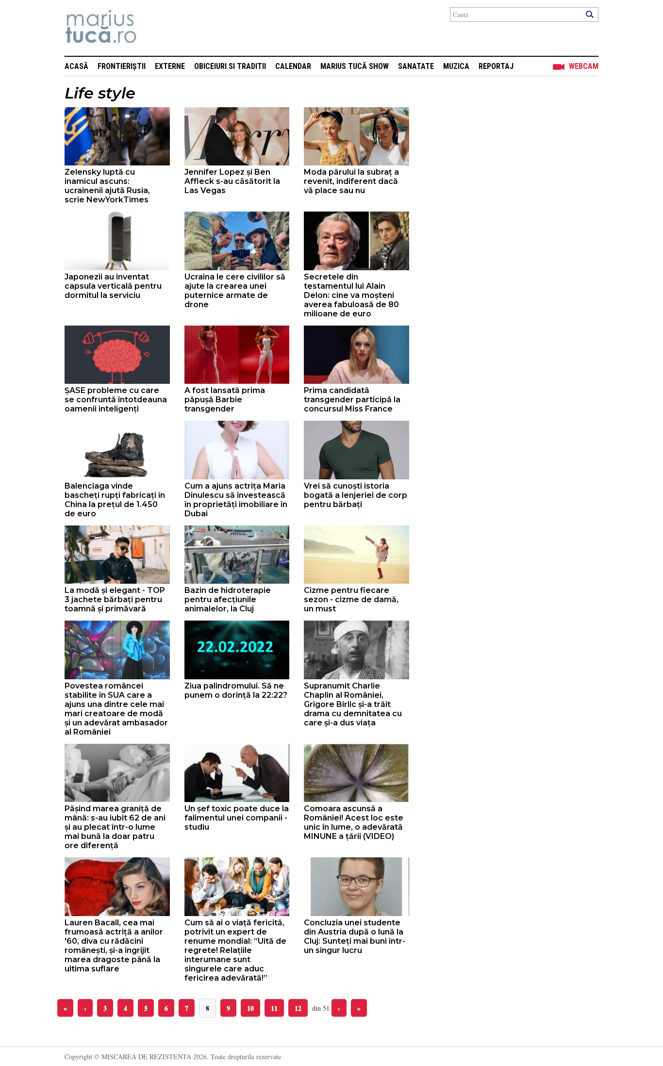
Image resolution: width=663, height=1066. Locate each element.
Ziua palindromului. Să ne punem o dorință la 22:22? (235, 690)
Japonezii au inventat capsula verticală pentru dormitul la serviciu (113, 286)
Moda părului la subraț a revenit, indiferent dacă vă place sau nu (351, 181)
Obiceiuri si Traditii (230, 66)
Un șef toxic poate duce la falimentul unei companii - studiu (236, 818)
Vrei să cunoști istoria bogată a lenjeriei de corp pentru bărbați (355, 495)
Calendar (293, 66)
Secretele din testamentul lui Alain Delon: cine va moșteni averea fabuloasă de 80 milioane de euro (351, 295)
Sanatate (416, 66)
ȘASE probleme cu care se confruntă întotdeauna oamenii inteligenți (116, 399)
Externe (170, 66)
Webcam (583, 66)
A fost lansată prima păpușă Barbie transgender (224, 399)
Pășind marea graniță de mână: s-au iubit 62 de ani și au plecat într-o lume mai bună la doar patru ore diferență (115, 827)
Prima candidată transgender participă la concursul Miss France (352, 399)
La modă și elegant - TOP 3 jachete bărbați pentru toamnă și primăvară (115, 599)
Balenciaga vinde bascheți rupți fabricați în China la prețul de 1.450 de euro (115, 499)
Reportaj (496, 66)
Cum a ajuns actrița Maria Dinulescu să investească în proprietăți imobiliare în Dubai (235, 499)
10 (250, 1008)
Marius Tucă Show (354, 66)
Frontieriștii (122, 66)
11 (274, 1008)
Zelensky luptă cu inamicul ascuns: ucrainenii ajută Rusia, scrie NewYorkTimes (107, 185)
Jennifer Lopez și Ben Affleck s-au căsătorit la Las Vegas (232, 181)
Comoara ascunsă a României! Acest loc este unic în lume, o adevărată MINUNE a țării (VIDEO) (353, 822)
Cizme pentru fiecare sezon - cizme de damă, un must (351, 599)
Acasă (76, 66)
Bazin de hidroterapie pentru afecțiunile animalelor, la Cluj (227, 599)
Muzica (456, 66)
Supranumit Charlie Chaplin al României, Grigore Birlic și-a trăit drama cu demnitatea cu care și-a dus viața (353, 704)
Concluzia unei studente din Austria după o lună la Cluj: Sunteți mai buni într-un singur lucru (354, 936)
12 (298, 1008)
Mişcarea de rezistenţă (153, 28)
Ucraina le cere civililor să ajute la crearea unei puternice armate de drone (234, 290)
